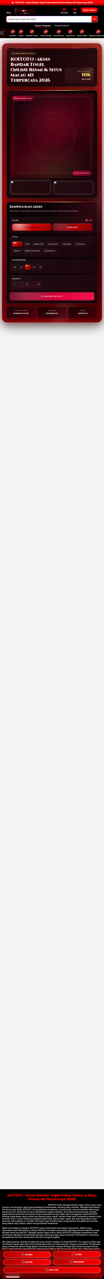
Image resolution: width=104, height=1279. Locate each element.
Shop (8, 13)
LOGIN (79, 1254)
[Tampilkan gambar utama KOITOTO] (30, 187)
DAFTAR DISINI (31, 227)
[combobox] (49, 19)
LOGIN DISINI (72, 227)
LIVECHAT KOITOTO (53, 296)
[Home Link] (25, 11)
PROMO (29, 1255)
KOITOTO (52, 1205)
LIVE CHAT (54, 1270)
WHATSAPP (78, 1262)
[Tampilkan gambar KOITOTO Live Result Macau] (73, 187)
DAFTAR (29, 1262)
